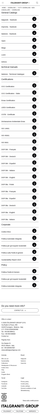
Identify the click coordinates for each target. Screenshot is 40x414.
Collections (4, 363)
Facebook (4, 384)
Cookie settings (25, 386)
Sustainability (5, 361)
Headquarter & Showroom (9, 365)
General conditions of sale (28, 388)
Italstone (23, 361)
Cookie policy (25, 384)
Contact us (4, 336)
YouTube (4, 388)
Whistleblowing (25, 390)
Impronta (23, 363)
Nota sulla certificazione (31, 400)
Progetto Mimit (5, 374)
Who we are (4, 358)
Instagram (4, 381)
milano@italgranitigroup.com (10, 350)
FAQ (2, 370)
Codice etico (5, 367)
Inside (3, 372)
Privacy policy (25, 381)
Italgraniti (23, 358)
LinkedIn (3, 386)
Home (4, 7)
